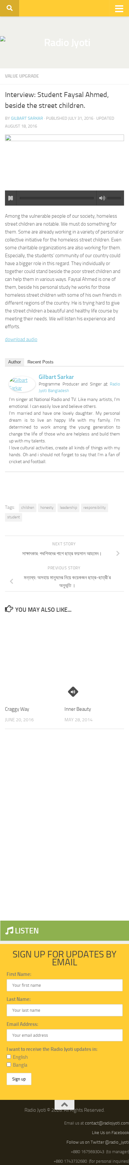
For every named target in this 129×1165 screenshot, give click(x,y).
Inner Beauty (77, 709)
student (13, 517)
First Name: (19, 974)
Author (14, 361)
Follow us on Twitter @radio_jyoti (97, 1142)
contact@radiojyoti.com (107, 1123)
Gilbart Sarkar (27, 118)
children (27, 507)
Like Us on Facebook (110, 1132)
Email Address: (22, 1024)
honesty (47, 507)
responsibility (94, 507)
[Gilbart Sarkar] (22, 390)
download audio (21, 339)
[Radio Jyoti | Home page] (64, 42)
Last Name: (19, 999)
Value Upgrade (22, 76)
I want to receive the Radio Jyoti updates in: (52, 1049)
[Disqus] (64, 824)
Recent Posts (40, 361)
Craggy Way (17, 709)
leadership (68, 507)
